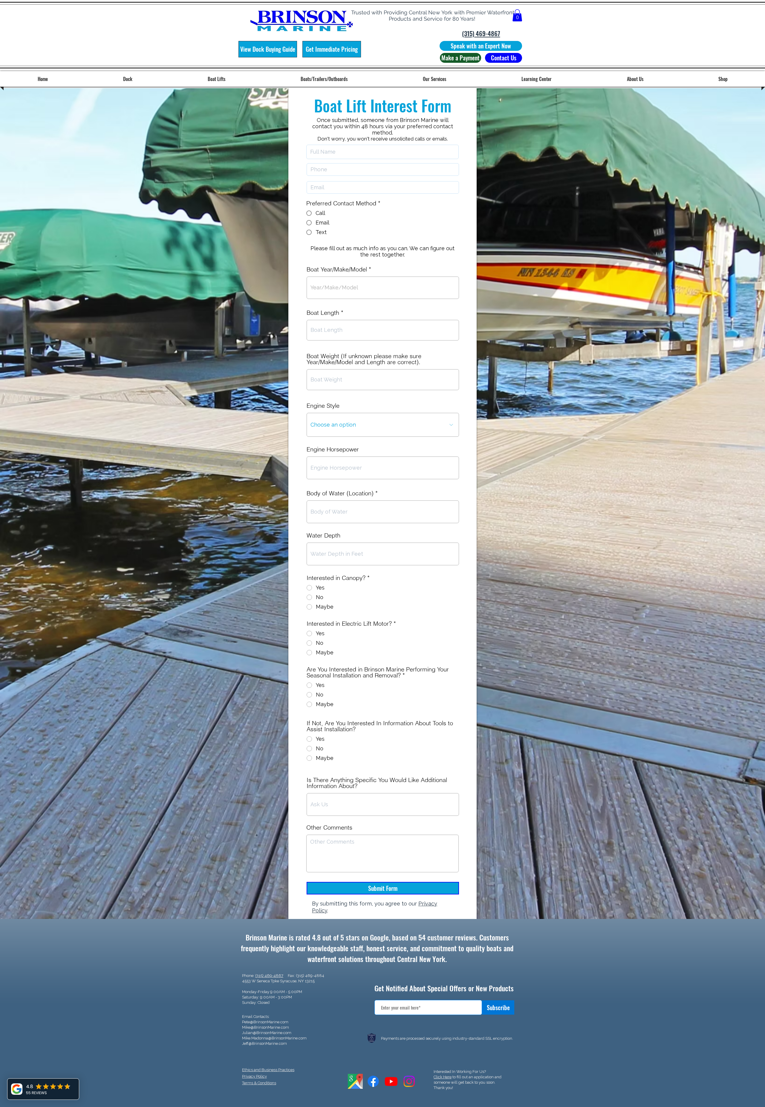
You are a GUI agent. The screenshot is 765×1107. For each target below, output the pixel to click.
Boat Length (323, 313)
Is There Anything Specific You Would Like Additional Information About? (377, 783)
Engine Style (323, 406)
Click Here (443, 1077)
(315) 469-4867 (269, 975)
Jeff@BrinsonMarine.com (264, 1043)
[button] (517, 15)
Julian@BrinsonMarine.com (266, 1032)
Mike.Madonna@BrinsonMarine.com (274, 1038)
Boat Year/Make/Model (337, 269)
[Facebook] (373, 1081)
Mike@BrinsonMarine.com (265, 1027)
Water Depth (323, 535)
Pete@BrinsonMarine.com (265, 1022)
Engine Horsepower (333, 449)
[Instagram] (409, 1081)
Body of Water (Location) (340, 493)
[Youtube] (391, 1081)
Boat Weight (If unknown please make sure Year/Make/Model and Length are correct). (364, 359)
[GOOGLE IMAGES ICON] (355, 1081)
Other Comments (329, 827)
